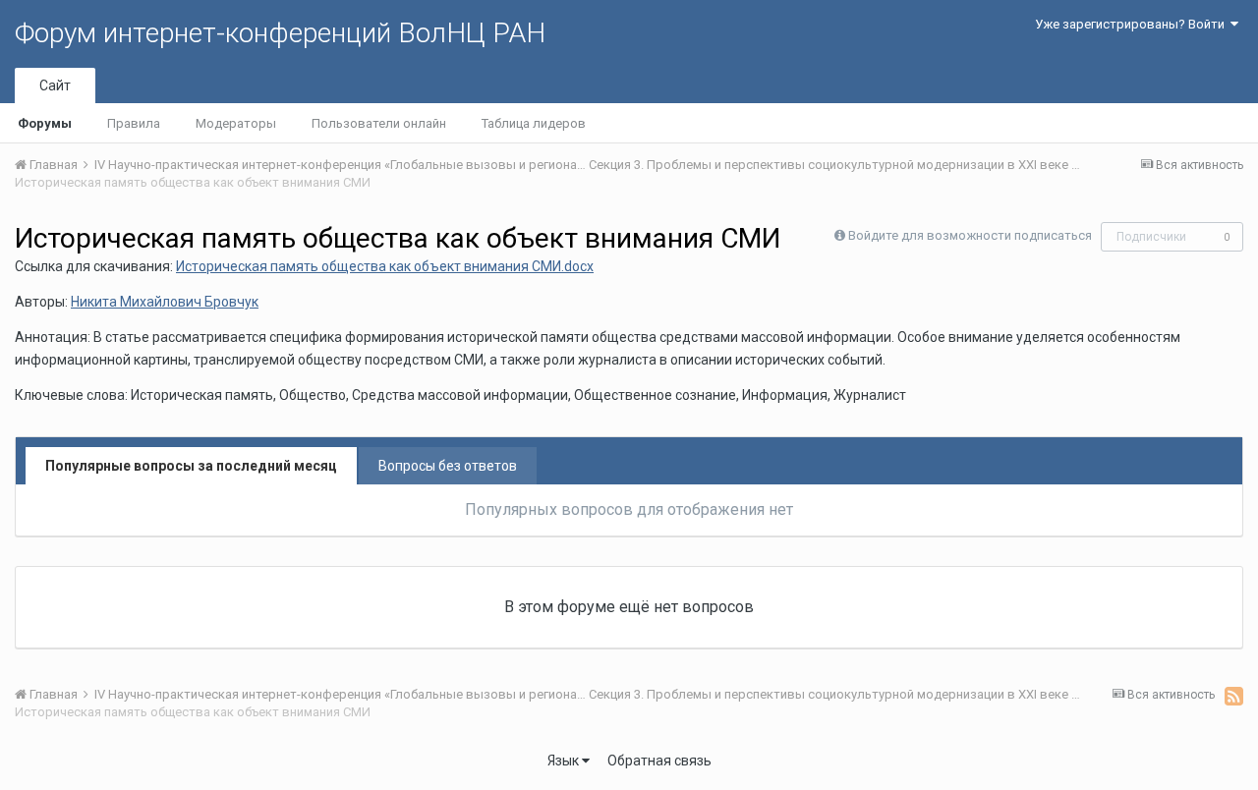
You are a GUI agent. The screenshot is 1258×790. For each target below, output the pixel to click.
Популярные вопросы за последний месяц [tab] (191, 466)
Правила (133, 123)
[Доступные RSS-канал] (1234, 695)
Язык (564, 760)
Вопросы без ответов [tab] (447, 466)
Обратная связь (659, 760)
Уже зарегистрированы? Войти (1132, 24)
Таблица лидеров (534, 123)
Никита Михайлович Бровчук (164, 302)
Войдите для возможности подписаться (970, 235)
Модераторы (236, 123)
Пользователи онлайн (379, 123)
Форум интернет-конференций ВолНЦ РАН (280, 33)
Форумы (45, 123)
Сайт (55, 85)
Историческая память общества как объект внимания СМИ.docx (385, 266)
